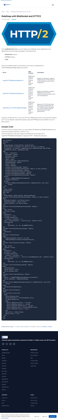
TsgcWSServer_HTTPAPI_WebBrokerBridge (14, 108)
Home (3, 11)
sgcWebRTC (5, 379)
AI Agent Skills (34, 360)
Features (14, 19)
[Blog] (14, 344)
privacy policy (5, 418)
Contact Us (4, 397)
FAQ (3, 403)
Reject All (44, 416)
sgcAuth (4, 363)
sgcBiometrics (5, 387)
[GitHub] (3, 344)
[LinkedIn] (10, 344)
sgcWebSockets (6, 352)
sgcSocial (4, 360)
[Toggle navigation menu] (52, 4)
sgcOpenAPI (5, 381)
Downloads (33, 366)
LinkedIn (44, 326)
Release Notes (5, 405)
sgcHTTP (4, 366)
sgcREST (4, 368)
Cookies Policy (34, 403)
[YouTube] (6, 344)
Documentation (34, 355)
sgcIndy (4, 389)
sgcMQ (3, 358)
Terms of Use (34, 400)
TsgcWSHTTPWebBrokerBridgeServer (13, 80)
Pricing (3, 400)
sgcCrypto (4, 371)
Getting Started (34, 352)
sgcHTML (4, 373)
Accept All (52, 416)
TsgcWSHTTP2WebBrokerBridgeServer (13, 93)
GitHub (50, 326)
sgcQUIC (4, 376)
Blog (8, 11)
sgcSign (4, 384)
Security (33, 405)
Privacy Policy (34, 397)
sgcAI (3, 355)
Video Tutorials (34, 363)
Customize (36, 416)
